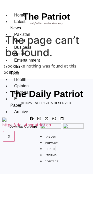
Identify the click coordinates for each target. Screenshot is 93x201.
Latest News (17, 24)
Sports (20, 54)
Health (20, 79)
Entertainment (27, 60)
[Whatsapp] (54, 118)
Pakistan (22, 34)
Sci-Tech (15, 69)
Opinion (21, 86)
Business (22, 47)
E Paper (15, 102)
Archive (21, 112)
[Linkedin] (61, 118)
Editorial (21, 92)
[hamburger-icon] (13, 10)
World (19, 41)
